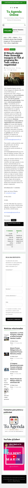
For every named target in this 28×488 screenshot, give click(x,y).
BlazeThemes (16, 481)
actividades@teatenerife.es (13, 139)
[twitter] (15, 8)
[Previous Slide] (22, 2)
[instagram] (13, 8)
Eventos (12, 49)
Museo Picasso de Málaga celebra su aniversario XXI (16, 380)
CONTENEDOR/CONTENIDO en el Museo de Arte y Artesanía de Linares (12, 2)
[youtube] (17, 8)
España (7, 49)
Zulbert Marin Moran (10, 68)
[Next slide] (24, 2)
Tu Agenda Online (14, 13)
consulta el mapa (11, 193)
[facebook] (11, 8)
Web (7, 302)
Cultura (14, 220)
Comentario (9, 270)
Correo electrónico (11, 295)
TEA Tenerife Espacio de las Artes (12, 224)
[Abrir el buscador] (25, 25)
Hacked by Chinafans (16, 29)
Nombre (8, 289)
